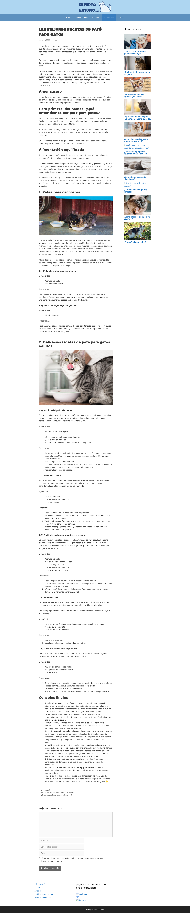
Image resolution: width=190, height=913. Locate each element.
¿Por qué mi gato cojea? (135, 242)
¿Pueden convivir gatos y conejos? (135, 190)
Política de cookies (43, 897)
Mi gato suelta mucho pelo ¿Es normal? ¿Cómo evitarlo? (137, 118)
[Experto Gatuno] (95, 7)
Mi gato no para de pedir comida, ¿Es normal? (58, 792)
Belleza (121, 17)
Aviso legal (39, 891)
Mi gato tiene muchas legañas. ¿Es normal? (134, 95)
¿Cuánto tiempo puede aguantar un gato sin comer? (137, 153)
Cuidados (96, 17)
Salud (68, 17)
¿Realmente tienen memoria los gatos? (137, 73)
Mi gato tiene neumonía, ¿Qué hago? (135, 178)
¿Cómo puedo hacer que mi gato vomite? (56, 795)
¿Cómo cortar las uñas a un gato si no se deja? (136, 52)
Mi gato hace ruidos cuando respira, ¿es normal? (137, 140)
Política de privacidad (44, 894)
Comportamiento (81, 17)
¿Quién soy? (40, 884)
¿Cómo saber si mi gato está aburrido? (137, 218)
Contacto (39, 887)
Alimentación (109, 17)
